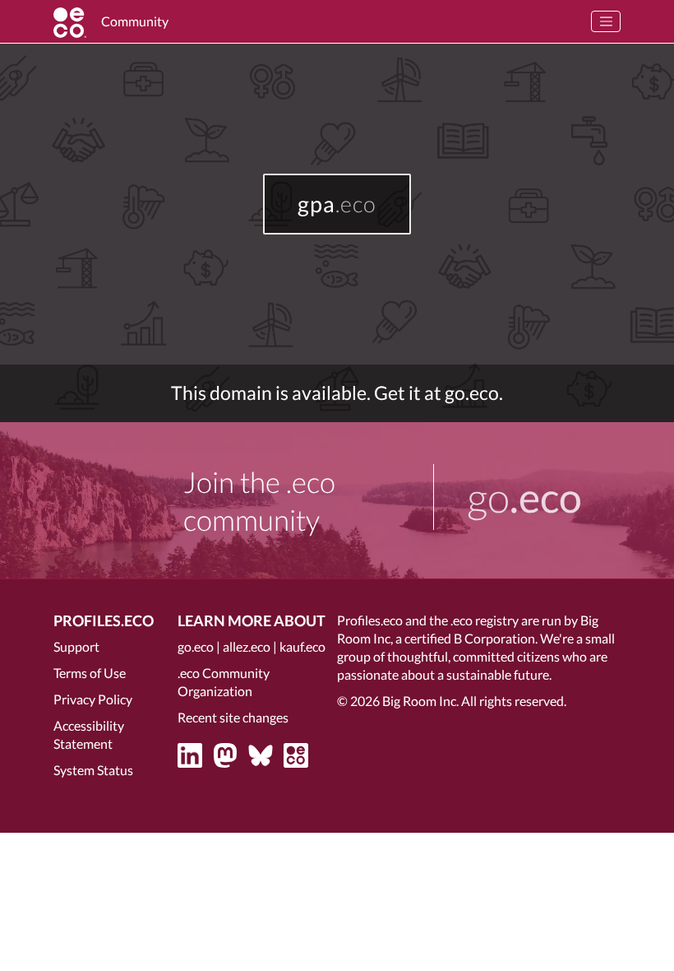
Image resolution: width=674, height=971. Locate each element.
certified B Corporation (469, 638)
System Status (93, 770)
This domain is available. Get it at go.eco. (337, 393)
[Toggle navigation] (606, 21)
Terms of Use (89, 673)
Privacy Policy (92, 699)
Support (76, 646)
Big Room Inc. (420, 701)
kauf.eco (302, 646)
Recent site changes (233, 717)
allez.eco (246, 646)
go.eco (196, 646)
